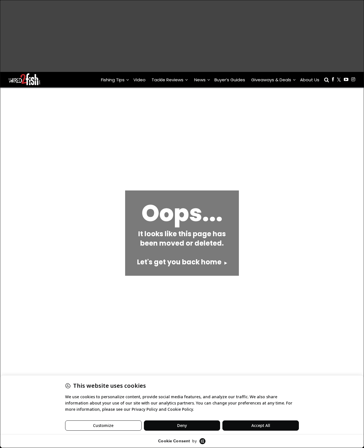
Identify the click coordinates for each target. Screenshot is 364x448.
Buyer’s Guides (229, 80)
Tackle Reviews (167, 80)
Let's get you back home (180, 262)
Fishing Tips (113, 80)
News (200, 80)
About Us (309, 80)
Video (139, 80)
